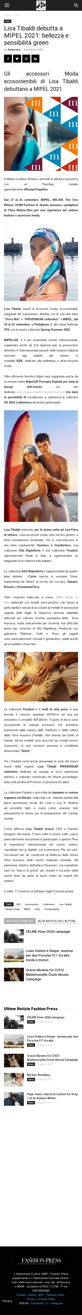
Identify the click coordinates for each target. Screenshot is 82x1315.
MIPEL (27, 909)
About (32, 1294)
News (18, 15)
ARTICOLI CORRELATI (19, 921)
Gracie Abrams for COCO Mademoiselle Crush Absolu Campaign (47, 974)
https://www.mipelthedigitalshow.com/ (41, 392)
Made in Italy (13, 909)
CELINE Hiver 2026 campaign (48, 932)
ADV (41, 1294)
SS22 (37, 909)
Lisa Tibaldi (65, 904)
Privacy (31, 1299)
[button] (76, 5)
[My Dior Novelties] (14, 1080)
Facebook (37, 1303)
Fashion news (55, 1294)
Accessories (31, 904)
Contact (21, 1294)
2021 (18, 904)
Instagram (56, 1303)
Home (7, 15)
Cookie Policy (46, 1299)
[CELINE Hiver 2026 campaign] (14, 936)
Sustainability (51, 909)
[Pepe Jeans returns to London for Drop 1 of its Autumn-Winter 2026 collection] (14, 1099)
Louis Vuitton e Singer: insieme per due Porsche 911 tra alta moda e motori (49, 955)
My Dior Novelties (38, 1075)
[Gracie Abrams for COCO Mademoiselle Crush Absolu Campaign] (14, 975)
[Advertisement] (34, 1173)
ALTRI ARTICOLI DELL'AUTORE (57, 921)
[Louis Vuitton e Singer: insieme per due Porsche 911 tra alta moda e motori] (14, 955)
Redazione (14, 49)
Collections (49, 904)
